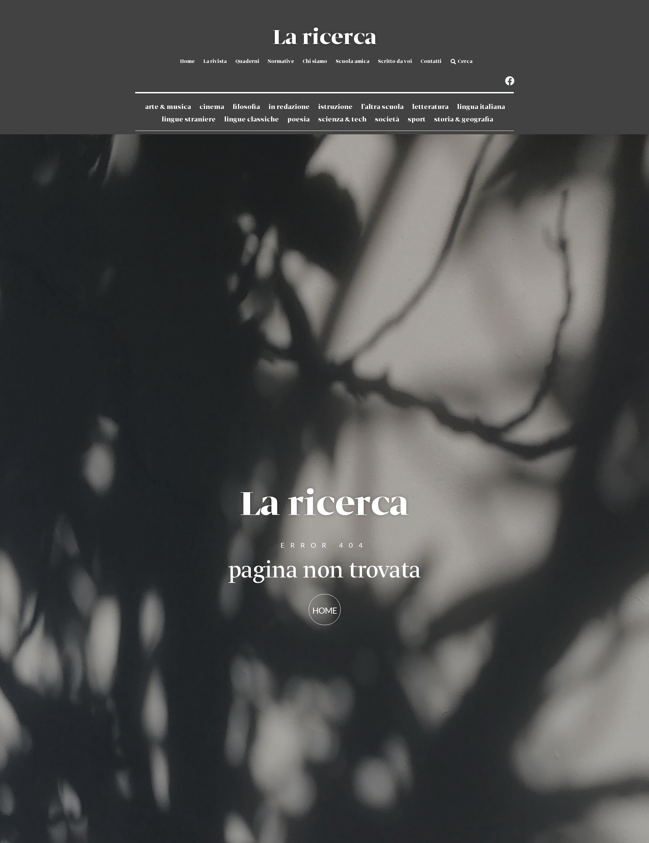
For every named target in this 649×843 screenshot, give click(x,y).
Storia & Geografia (463, 119)
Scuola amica (352, 61)
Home (187, 61)
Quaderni (247, 61)
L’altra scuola (382, 107)
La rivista (215, 61)
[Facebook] (509, 81)
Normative (281, 61)
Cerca (465, 61)
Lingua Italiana (481, 107)
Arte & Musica (168, 107)
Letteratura (430, 107)
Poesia (298, 119)
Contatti (430, 61)
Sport (417, 119)
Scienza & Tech (342, 119)
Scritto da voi (395, 61)
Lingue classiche (251, 119)
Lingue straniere (189, 119)
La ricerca (324, 38)
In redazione (289, 107)
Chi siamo (315, 61)
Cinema (211, 107)
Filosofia (246, 107)
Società (387, 119)
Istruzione (335, 107)
